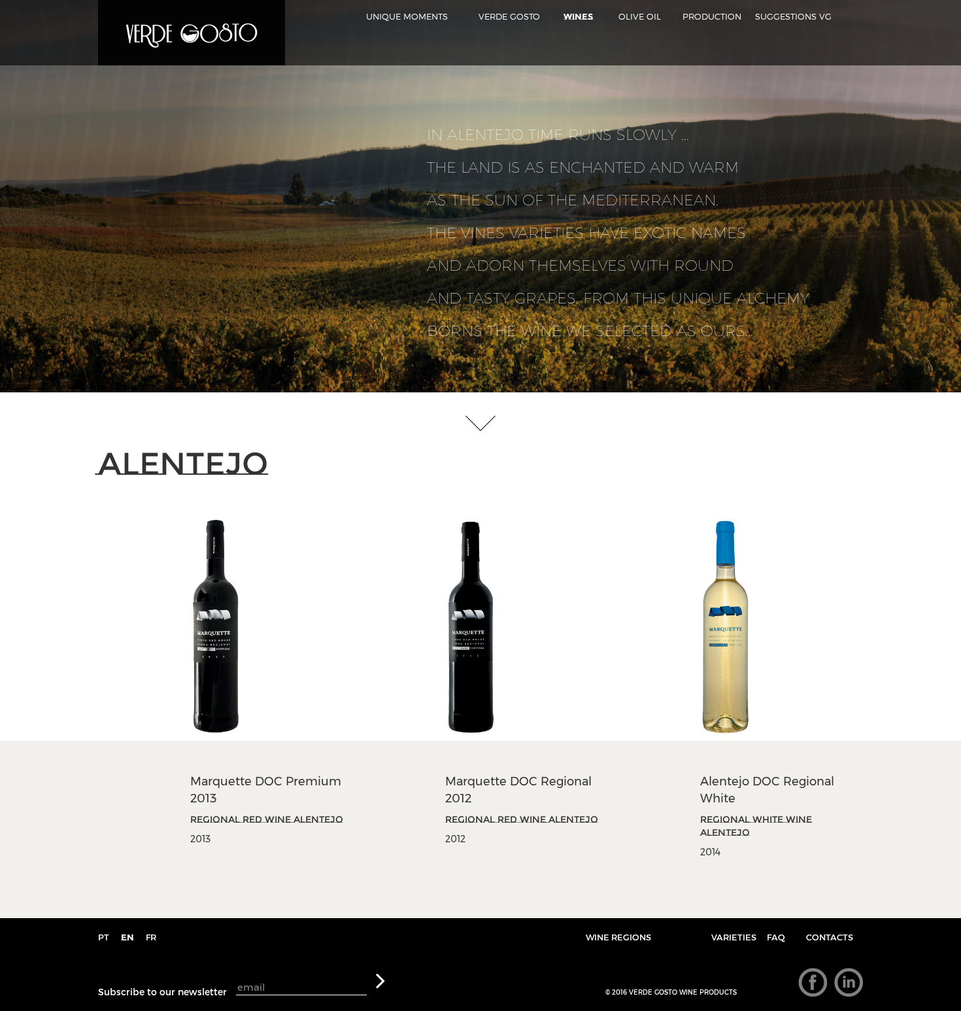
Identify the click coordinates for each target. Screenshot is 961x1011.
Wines (578, 16)
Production (712, 16)
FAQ (776, 937)
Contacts (829, 937)
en (127, 937)
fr (151, 937)
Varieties (733, 937)
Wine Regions (618, 937)
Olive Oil (639, 16)
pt (103, 937)
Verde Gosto (509, 16)
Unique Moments (407, 16)
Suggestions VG (793, 16)
